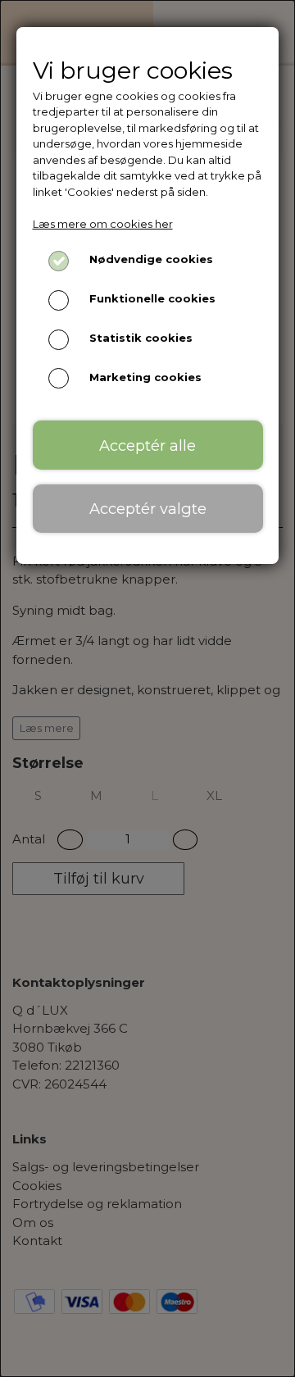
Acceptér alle (147, 445)
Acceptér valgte (147, 508)
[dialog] (147, 688)
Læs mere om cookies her (103, 223)
